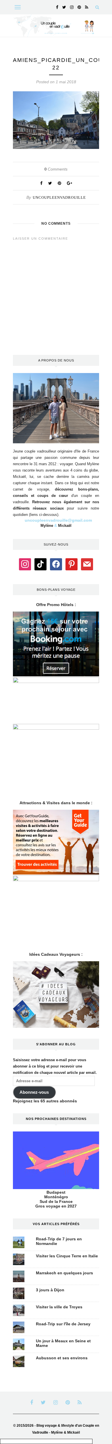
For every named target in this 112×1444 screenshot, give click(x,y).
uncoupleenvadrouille (59, 197)
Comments (56, 169)
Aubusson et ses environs (62, 1358)
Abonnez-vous (34, 1092)
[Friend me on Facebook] (56, 563)
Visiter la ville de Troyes (59, 1307)
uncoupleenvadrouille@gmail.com (58, 520)
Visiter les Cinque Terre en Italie (67, 1256)
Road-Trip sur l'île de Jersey (63, 1324)
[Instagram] (25, 563)
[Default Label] (40, 563)
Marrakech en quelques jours (64, 1273)
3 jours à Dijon (50, 1290)
